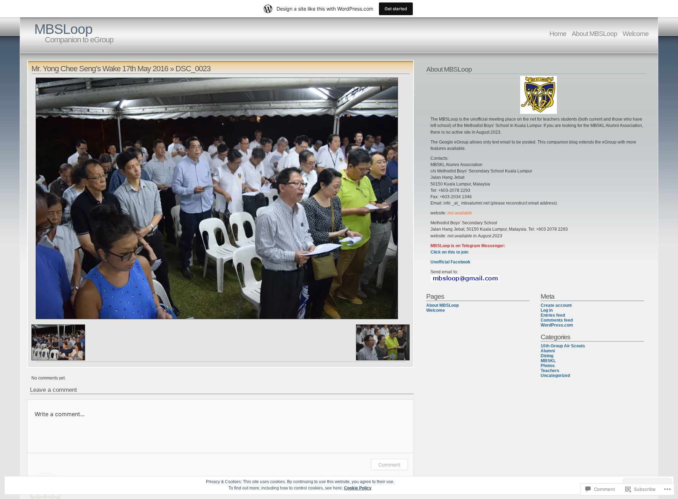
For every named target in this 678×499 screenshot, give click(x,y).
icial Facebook (455, 262)
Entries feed (553, 315)
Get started (396, 8)
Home (557, 33)
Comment (389, 465)
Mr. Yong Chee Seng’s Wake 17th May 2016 (99, 68)
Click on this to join (449, 252)
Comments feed (557, 320)
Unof (435, 262)
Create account (556, 305)
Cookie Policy (357, 488)
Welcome (636, 33)
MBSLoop (63, 29)
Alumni (548, 350)
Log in (547, 310)
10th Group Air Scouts (563, 345)
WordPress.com (557, 325)
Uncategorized (555, 375)
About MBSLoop (594, 33)
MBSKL (548, 360)
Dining (547, 355)
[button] (58, 342)
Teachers (550, 370)
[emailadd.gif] (464, 280)
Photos (548, 365)
